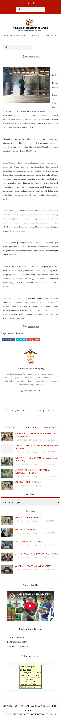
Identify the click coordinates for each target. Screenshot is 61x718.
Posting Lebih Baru (17, 410)
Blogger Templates (18, 714)
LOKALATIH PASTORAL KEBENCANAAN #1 (35, 566)
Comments (49, 427)
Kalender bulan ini (27, 687)
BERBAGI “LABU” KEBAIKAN (28, 482)
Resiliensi (20, 333)
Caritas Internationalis (17, 646)
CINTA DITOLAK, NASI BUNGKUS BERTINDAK (36, 554)
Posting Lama (43, 410)
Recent (11, 427)
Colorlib (50, 714)
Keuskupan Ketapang (17, 641)
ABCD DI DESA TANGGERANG (29, 542)
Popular (30, 427)
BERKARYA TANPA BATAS (26, 530)
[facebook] (23, 3)
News (10, 333)
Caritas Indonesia (15, 637)
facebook (9, 339)
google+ (35, 339)
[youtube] (28, 3)
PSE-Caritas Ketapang (33, 705)
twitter (22, 339)
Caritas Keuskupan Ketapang (30, 368)
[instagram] (34, 3)
